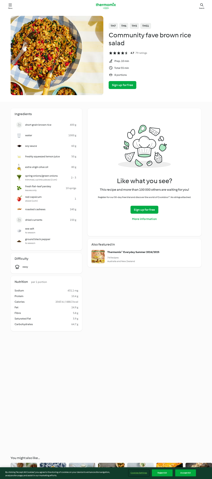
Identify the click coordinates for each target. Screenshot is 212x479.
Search (201, 8)
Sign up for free (122, 85)
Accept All (185, 473)
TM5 (134, 25)
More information (144, 219)
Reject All (162, 473)
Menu (10, 8)
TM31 (145, 25)
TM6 (124, 25)
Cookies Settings (139, 473)
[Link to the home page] (106, 6)
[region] (106, 473)
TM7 (113, 25)
